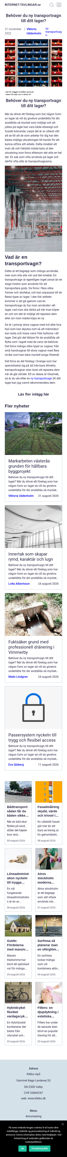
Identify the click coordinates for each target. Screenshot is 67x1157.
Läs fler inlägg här (33, 394)
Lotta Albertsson (19, 583)
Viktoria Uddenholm (21, 496)
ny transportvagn (54, 32)
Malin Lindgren (18, 676)
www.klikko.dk (37, 1098)
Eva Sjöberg (16, 764)
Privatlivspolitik (40, 1148)
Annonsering (33, 1116)
